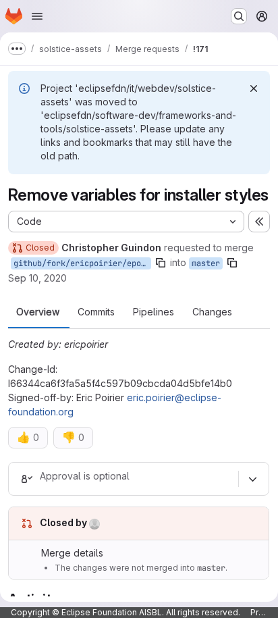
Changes (212, 312)
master (206, 263)
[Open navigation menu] (37, 16)
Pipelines (153, 312)
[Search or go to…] (239, 16)
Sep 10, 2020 (37, 278)
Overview (37, 312)
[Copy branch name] (160, 263)
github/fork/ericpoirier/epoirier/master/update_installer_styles (82, 263)
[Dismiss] (254, 88)
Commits (96, 312)
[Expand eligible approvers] (252, 479)
